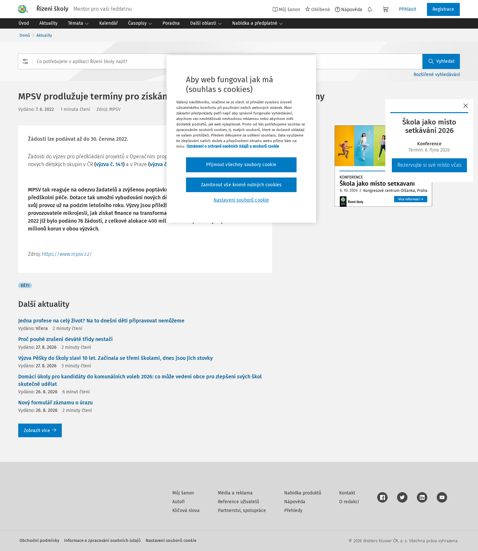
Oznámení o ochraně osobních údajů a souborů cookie (233, 146)
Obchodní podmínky (39, 540)
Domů (25, 35)
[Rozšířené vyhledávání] (25, 61)
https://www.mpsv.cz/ (67, 254)
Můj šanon (183, 493)
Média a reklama (235, 493)
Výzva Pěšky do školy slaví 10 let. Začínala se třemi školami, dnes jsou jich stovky (115, 358)
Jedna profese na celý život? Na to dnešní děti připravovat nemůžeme (101, 321)
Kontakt (347, 493)
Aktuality (44, 35)
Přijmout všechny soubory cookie (241, 164)
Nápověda (351, 9)
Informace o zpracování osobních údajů (102, 540)
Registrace (443, 9)
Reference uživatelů (238, 502)
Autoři (178, 502)
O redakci (349, 502)
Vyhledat (445, 61)
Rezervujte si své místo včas (429, 165)
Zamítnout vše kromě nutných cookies (241, 185)
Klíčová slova (186, 510)
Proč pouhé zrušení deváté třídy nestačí (65, 339)
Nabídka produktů (302, 493)
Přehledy (293, 510)
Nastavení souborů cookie (171, 540)
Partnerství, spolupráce (242, 510)
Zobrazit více (37, 430)
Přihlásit (407, 9)
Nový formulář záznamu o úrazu (55, 403)
